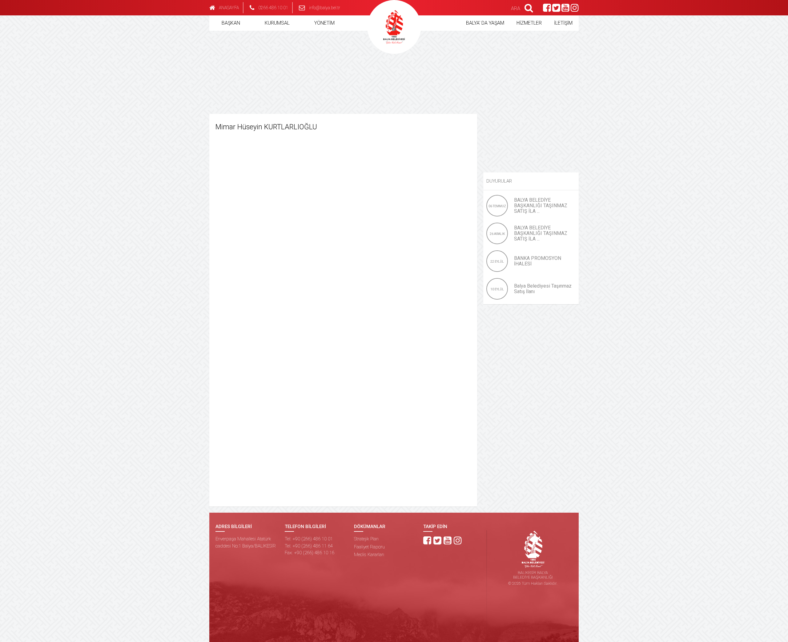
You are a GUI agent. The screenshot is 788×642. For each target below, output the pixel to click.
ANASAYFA (229, 7)
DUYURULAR (499, 181)
